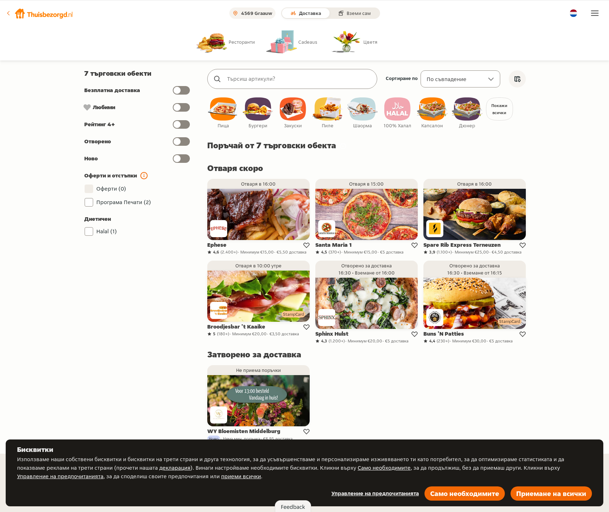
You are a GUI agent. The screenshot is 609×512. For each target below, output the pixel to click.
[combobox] (299, 79)
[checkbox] (223, 113)
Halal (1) (106, 231)
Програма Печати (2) (123, 202)
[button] (39, 13)
